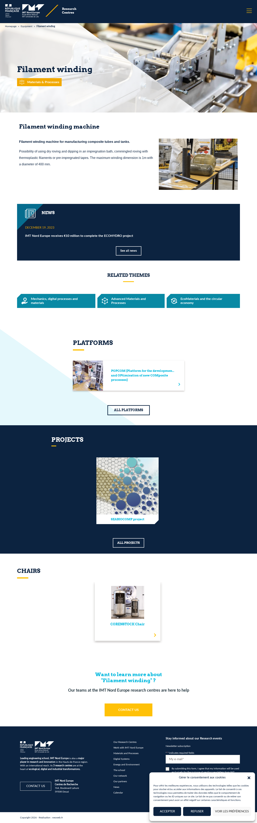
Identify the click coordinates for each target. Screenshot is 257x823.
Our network (120, 776)
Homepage (10, 26)
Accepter (167, 811)
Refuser (197, 811)
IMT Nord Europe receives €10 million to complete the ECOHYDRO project (79, 235)
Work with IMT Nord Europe (128, 747)
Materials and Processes (126, 753)
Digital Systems (121, 759)
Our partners (120, 781)
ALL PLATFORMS (128, 410)
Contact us (35, 786)
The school (119, 770)
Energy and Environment (126, 764)
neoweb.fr (57, 817)
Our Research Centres (125, 742)
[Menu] (249, 10)
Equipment (26, 26)
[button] (249, 778)
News (116, 787)
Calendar (118, 792)
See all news (128, 250)
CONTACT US (128, 710)
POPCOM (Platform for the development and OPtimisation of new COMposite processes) (142, 375)
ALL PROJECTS (128, 543)
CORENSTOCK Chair (127, 624)
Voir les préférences (232, 811)
